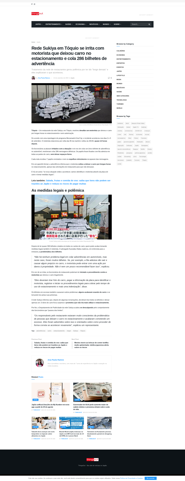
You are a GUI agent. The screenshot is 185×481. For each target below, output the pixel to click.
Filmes (136, 138)
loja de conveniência (124, 149)
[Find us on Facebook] (31, 4)
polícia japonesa (140, 153)
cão (125, 134)
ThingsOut (36, 410)
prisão (150, 153)
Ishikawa (129, 145)
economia (139, 134)
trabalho (129, 160)
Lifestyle (121, 75)
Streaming (127, 156)
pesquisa (129, 153)
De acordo (150, 478)
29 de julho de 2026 (76, 438)
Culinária (121, 51)
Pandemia (121, 153)
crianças (147, 130)
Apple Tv (136, 127)
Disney (131, 134)
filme (129, 138)
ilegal (69, 331)
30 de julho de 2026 (49, 438)
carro (49, 331)
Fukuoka (143, 138)
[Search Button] (149, 24)
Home (33, 42)
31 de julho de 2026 (49, 410)
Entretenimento (53, 24)
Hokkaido (140, 141)
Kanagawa (145, 145)
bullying (144, 127)
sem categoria (123, 96)
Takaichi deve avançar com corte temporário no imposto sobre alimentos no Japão (42, 434)
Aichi (127, 123)
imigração (121, 145)
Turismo (120, 104)
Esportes (121, 63)
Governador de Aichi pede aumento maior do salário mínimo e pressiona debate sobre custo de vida (91, 407)
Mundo (106, 24)
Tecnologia (122, 100)
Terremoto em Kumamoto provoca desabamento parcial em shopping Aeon (99, 434)
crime (119, 134)
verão (119, 164)
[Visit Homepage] (37, 13)
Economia (80, 24)
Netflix (143, 149)
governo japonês (129, 141)
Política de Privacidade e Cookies (131, 478)
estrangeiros (121, 138)
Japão (38, 24)
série (135, 156)
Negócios (93, 24)
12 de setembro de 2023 (60, 78)
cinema (120, 130)
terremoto (121, 160)
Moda (119, 79)
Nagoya (135, 149)
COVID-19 (138, 130)
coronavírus (128, 130)
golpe (119, 141)
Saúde (68, 24)
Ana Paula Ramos (44, 78)
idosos (148, 141)
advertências (41, 331)
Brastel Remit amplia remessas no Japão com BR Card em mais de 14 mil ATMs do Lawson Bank (71, 434)
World (119, 108)
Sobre (117, 24)
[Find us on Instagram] (34, 4)
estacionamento (59, 331)
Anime (128, 127)
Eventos (120, 67)
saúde (119, 156)
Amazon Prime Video (138, 123)
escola (147, 134)
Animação (121, 127)
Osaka (150, 149)
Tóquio (82, 331)
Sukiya (75, 331)
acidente (120, 123)
